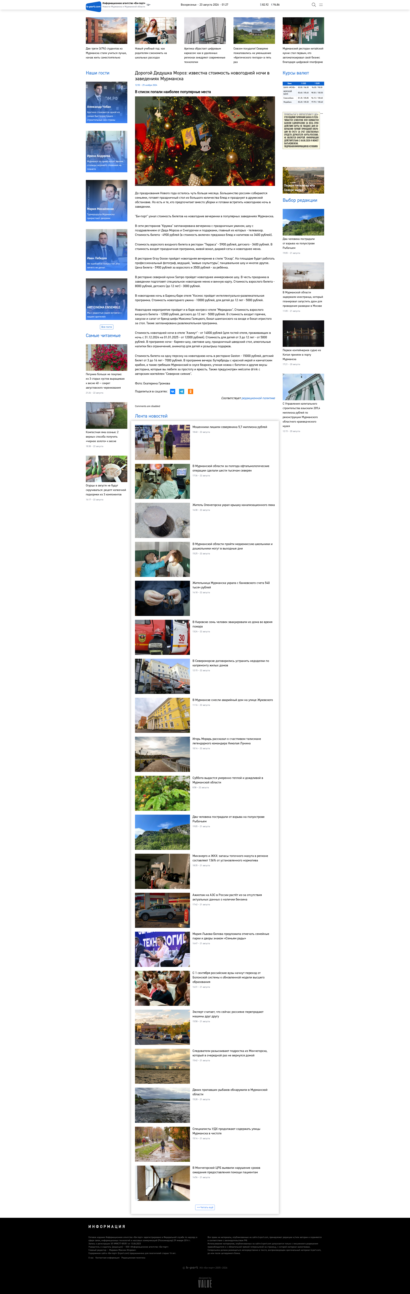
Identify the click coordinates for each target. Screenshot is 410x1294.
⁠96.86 (275, 5)
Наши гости (97, 73)
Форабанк (287, 102)
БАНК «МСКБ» (289, 87)
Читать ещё (207, 1207)
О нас (91, 1257)
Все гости (106, 327)
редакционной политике (258, 398)
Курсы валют (296, 73)
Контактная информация (107, 1257)
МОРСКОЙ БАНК (287, 92)
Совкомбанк (288, 98)
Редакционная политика (133, 1257)
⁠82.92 (264, 5)
